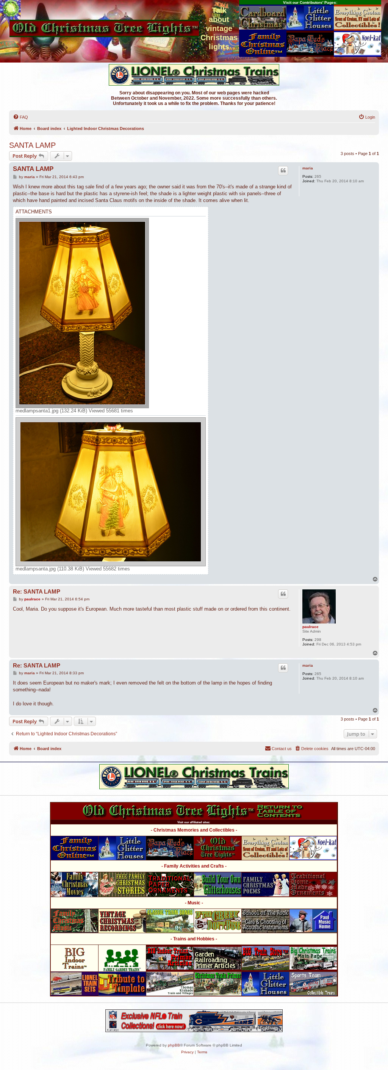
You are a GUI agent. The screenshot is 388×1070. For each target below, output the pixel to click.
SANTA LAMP (32, 145)
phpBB (174, 1045)
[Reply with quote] (283, 170)
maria (307, 168)
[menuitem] (20, 117)
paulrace (310, 627)
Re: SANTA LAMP (36, 591)
